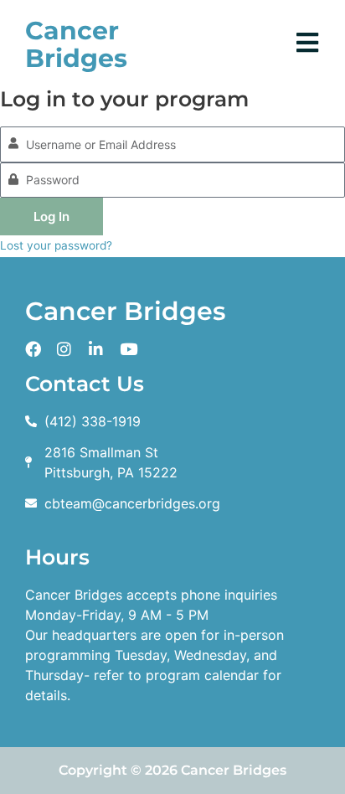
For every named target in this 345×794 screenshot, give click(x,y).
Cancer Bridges (76, 44)
